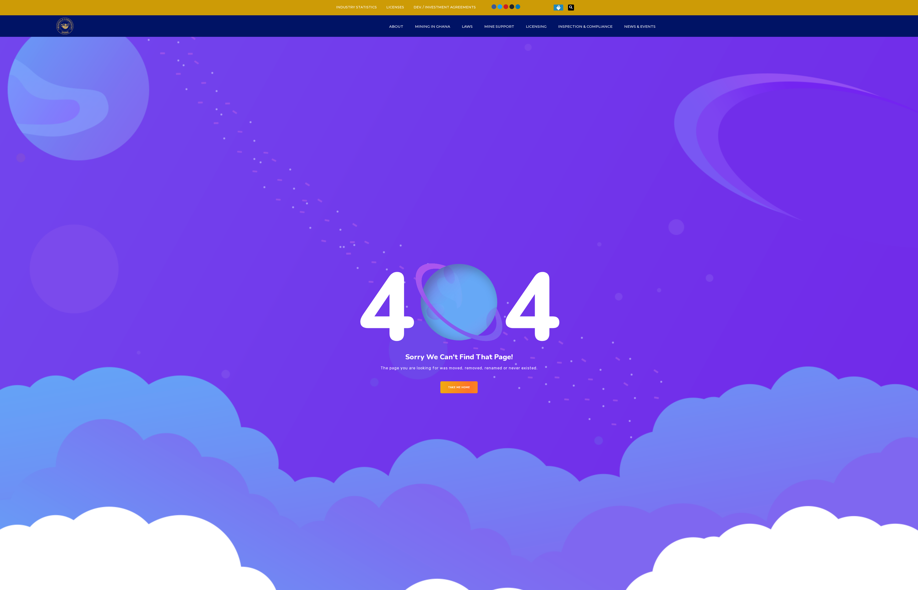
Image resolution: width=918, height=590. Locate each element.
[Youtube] (505, 6)
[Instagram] (511, 6)
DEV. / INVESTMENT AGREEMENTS (445, 7)
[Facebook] (494, 6)
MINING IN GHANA (432, 26)
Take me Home (459, 387)
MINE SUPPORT (499, 26)
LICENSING (536, 26)
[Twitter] (499, 6)
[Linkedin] (517, 6)
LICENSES (395, 7)
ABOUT (396, 26)
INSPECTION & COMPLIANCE (585, 26)
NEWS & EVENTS (640, 26)
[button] (571, 8)
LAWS (467, 26)
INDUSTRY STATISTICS (356, 7)
